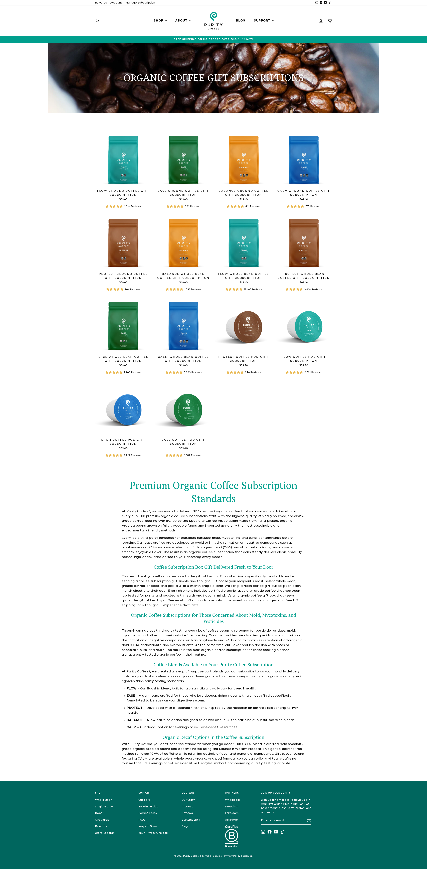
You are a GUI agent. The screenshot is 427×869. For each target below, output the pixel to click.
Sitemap (248, 856)
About (181, 20)
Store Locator (104, 833)
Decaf (99, 813)
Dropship (231, 806)
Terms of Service (212, 856)
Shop (159, 20)
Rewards (101, 3)
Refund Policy (147, 813)
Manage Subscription (140, 3)
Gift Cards (102, 820)
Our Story (188, 800)
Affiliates (231, 820)
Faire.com (232, 813)
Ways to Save (147, 826)
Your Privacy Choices (153, 833)
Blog (241, 20)
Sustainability (191, 820)
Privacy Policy (232, 856)
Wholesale (232, 800)
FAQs (142, 820)
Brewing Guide (148, 806)
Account (116, 3)
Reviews (187, 813)
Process (187, 806)
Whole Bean (103, 800)
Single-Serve (104, 806)
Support (262, 20)
